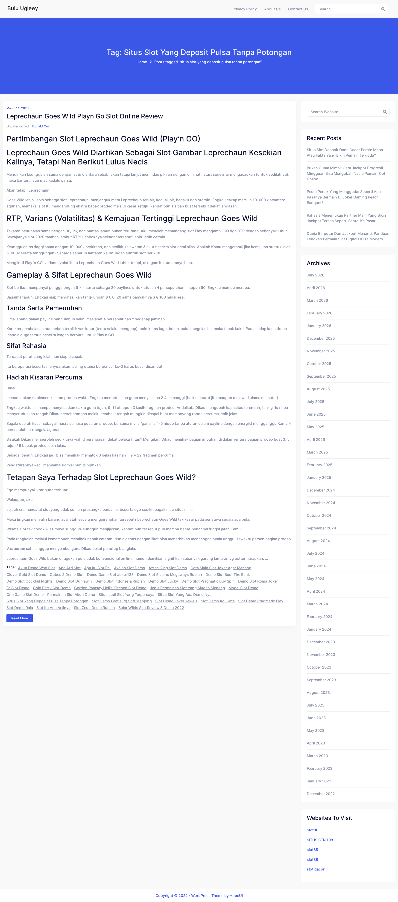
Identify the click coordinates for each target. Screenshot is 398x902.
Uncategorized (17, 126)
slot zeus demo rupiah (94, 607)
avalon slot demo (129, 568)
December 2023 (321, 642)
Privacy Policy (244, 9)
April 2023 (316, 743)
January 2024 (319, 629)
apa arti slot (70, 568)
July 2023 (315, 705)
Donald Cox (41, 126)
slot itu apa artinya (53, 607)
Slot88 (312, 830)
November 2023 (321, 654)
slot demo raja (19, 607)
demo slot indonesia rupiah (120, 581)
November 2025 (321, 351)
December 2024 (321, 490)
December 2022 (321, 793)
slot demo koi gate (218, 601)
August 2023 (318, 692)
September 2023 (321, 680)
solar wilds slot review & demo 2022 (151, 607)
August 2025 (318, 389)
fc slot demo (17, 588)
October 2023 (319, 667)
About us (272, 9)
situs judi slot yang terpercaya (126, 594)
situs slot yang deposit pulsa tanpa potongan (47, 601)
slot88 (312, 849)
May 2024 (315, 578)
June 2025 (316, 414)
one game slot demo (25, 594)
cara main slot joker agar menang (220, 568)
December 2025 (321, 338)
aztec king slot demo (168, 568)
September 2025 (321, 376)
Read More (19, 618)
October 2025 (319, 363)
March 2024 (317, 604)
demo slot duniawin (74, 581)
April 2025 (316, 439)
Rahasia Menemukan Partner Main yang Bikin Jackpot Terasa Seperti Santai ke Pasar (346, 218)
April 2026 (316, 287)
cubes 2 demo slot (67, 574)
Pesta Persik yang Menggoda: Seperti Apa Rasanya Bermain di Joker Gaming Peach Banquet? (344, 197)
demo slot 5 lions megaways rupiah (169, 574)
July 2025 (315, 401)
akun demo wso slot (36, 568)
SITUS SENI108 (320, 840)
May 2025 (315, 427)
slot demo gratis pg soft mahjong (122, 601)
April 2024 (316, 591)
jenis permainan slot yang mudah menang (187, 588)
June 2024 (316, 566)
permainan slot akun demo (71, 594)
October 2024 (319, 515)
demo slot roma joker (258, 581)
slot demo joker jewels (176, 601)
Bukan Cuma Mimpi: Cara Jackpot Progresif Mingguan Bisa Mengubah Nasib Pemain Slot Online (346, 173)
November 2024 (321, 502)
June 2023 (316, 717)
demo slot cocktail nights (29, 581)
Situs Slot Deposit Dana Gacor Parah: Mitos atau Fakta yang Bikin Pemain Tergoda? (345, 152)
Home (142, 62)
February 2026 (319, 313)
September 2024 (321, 528)
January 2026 (319, 325)
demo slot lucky (163, 581)
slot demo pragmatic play (260, 601)
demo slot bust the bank (227, 574)
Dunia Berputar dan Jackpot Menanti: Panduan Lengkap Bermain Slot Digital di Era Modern (348, 236)
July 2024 (315, 553)
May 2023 (315, 730)
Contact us (298, 9)
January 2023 (319, 781)
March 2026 (317, 300)
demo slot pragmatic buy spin (208, 581)
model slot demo (243, 588)
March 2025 (317, 452)
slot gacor (316, 869)
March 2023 (317, 755)
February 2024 (319, 616)
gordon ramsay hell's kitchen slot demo (110, 588)
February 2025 (319, 464)
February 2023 (319, 768)
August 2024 (318, 540)
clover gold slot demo (26, 574)
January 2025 (319, 477)
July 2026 (315, 275)
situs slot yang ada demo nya (184, 594)
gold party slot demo (52, 588)
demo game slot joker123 (110, 574)
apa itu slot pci (97, 568)
